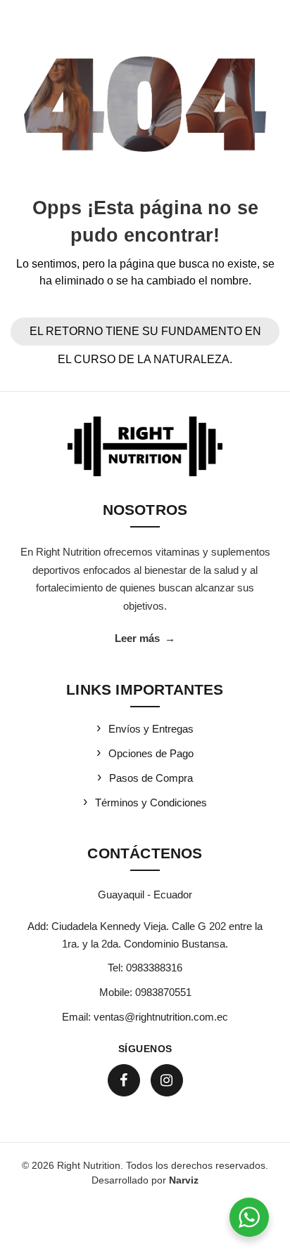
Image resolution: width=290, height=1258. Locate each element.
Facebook (124, 1080)
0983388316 (154, 968)
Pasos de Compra (151, 778)
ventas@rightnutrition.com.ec (161, 1017)
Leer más (145, 638)
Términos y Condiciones (151, 802)
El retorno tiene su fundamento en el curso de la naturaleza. (145, 335)
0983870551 (163, 992)
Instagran (167, 1080)
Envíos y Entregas (151, 729)
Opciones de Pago (151, 753)
